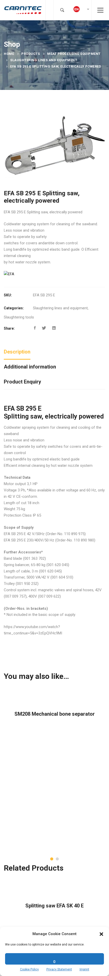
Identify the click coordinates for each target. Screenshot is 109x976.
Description (17, 352)
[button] (101, 934)
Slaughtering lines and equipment (43, 60)
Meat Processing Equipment (74, 54)
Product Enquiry (22, 382)
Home (9, 54)
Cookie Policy (29, 969)
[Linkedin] (54, 328)
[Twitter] (44, 328)
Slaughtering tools (19, 317)
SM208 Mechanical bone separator (54, 714)
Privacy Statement (59, 969)
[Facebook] (34, 328)
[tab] (17, 352)
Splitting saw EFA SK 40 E (54, 906)
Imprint (84, 969)
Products (30, 54)
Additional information (30, 367)
